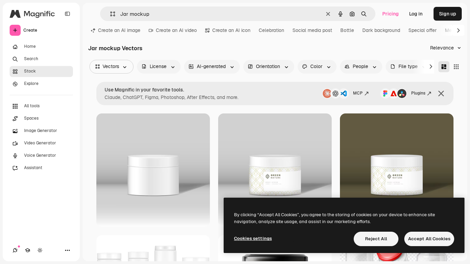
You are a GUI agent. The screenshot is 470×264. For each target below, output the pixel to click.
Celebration (271, 30)
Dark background (381, 30)
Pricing (390, 14)
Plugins (418, 93)
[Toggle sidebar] (67, 13)
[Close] (441, 93)
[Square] (456, 66)
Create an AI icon (231, 30)
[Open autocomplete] (109, 13)
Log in (416, 14)
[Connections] (15, 250)
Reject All (376, 239)
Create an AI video (176, 30)
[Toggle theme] (39, 250)
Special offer (422, 30)
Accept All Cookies (429, 239)
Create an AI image (119, 30)
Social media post (312, 30)
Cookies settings (253, 238)
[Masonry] (443, 66)
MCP (358, 93)
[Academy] (27, 250)
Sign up (447, 14)
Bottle (347, 30)
